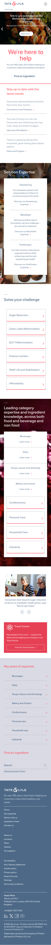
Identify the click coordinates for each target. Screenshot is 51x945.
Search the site (11, 875)
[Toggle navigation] (49, 10)
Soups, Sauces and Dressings (27, 693)
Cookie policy (10, 867)
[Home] (25, 3)
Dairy (14, 684)
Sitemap (8, 879)
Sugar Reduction (18, 315)
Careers (7, 846)
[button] (22, 611)
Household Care (18, 532)
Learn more (24, 441)
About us (8, 834)
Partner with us (10, 816)
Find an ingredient (24, 76)
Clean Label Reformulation (24, 328)
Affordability (16, 383)
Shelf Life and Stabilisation (24, 369)
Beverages (17, 675)
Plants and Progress (15, 151)
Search (44, 764)
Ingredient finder (11, 820)
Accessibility (10, 860)
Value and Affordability (17, 130)
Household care (20, 729)
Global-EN (8, 9)
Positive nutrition (18, 356)
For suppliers (9, 850)
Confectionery (17, 502)
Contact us (9, 824)
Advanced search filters (14, 770)
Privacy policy (10, 871)
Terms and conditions (13, 883)
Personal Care (17, 517)
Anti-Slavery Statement (14, 863)
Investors (8, 838)
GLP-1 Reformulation (21, 342)
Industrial (14, 546)
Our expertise (10, 813)
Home (7, 809)
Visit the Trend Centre (24, 646)
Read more (25, 34)
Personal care (19, 720)
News (6, 842)
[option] (25, 28)
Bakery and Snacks (21, 702)
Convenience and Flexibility (19, 109)
